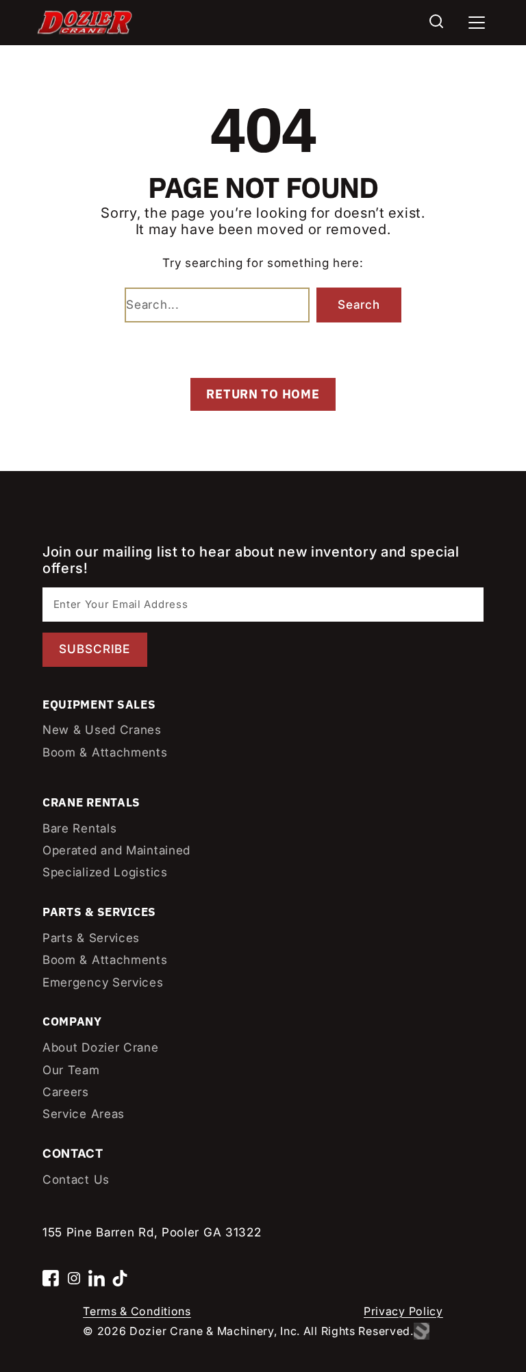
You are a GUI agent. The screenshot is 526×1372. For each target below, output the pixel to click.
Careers (65, 1091)
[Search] (436, 23)
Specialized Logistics (105, 872)
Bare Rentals (79, 828)
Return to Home (262, 394)
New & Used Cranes (102, 729)
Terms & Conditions (137, 1311)
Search (358, 304)
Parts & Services (91, 937)
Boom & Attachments (105, 752)
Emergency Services (103, 982)
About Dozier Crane (100, 1047)
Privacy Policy (403, 1311)
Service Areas (83, 1113)
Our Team (71, 1070)
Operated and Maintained (116, 850)
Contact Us (76, 1179)
